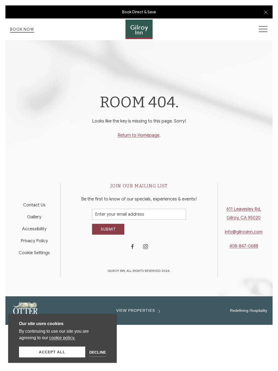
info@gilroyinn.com (244, 232)
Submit (108, 229)
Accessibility (34, 229)
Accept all (52, 352)
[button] (265, 12)
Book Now (22, 29)
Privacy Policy (34, 241)
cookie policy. (62, 337)
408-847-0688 (243, 246)
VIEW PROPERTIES (135, 311)
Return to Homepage (138, 135)
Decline (97, 352)
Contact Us (34, 205)
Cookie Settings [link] (34, 253)
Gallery (34, 217)
